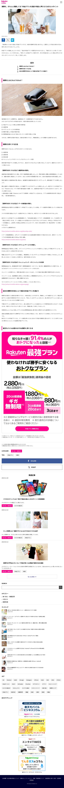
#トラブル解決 (25, 688)
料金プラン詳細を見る (32, 429)
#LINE (42, 680)
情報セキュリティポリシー (26, 778)
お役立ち (5, 599)
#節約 (17, 455)
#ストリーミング (52, 684)
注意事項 (59, 778)
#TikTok (58, 680)
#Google (22, 680)
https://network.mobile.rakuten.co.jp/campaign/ (15, 284)
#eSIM (15, 680)
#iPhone (36, 680)
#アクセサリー (36, 684)
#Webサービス (6, 684)
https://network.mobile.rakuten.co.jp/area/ (14, 239)
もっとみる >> (32, 577)
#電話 (48, 692)
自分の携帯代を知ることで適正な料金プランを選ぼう (33, 71)
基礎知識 (5, 602)
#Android (9, 680)
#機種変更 (20, 692)
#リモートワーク (35, 688)
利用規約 (32, 780)
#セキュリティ (16, 688)
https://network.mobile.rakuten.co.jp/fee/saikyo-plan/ (17, 231)
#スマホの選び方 (18, 505)
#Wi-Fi (13, 684)
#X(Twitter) (20, 684)
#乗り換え (44, 688)
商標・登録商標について (38, 778)
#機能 (27, 692)
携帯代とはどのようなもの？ (26, 66)
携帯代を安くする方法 (25, 68)
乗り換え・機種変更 (16, 451)
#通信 (43, 692)
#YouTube (28, 684)
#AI (3, 680)
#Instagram (29, 680)
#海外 (32, 692)
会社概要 (4, 778)
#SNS (53, 680)
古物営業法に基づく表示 (50, 778)
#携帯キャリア (53, 688)
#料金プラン (10, 455)
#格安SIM (13, 692)
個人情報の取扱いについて (13, 778)
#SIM (47, 680)
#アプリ (44, 684)
